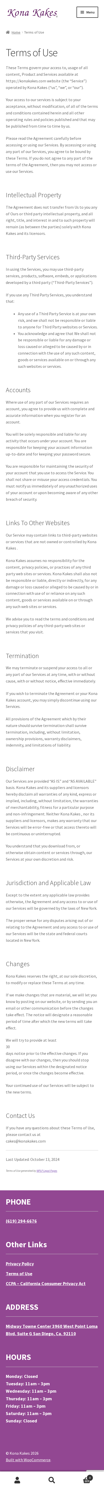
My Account (17, 1480)
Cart (80, 1476)
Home (16, 32)
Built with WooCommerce (28, 1459)
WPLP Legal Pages (47, 1171)
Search (52, 1480)
